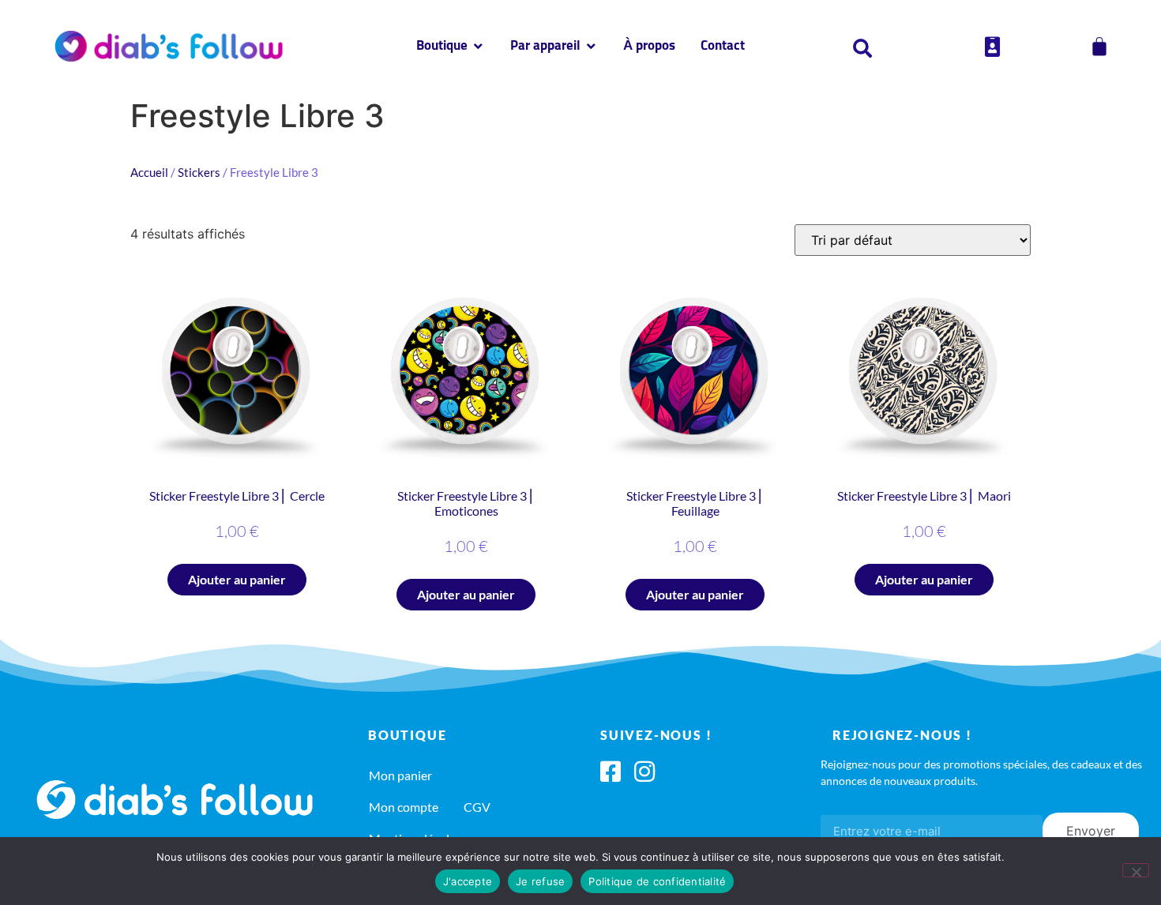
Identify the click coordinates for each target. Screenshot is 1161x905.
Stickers (199, 172)
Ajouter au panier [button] (237, 579)
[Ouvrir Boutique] (478, 46)
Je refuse (540, 881)
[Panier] (1099, 46)
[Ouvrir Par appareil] (591, 46)
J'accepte (467, 881)
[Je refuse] (1135, 870)
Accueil (149, 172)
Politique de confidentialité (657, 881)
